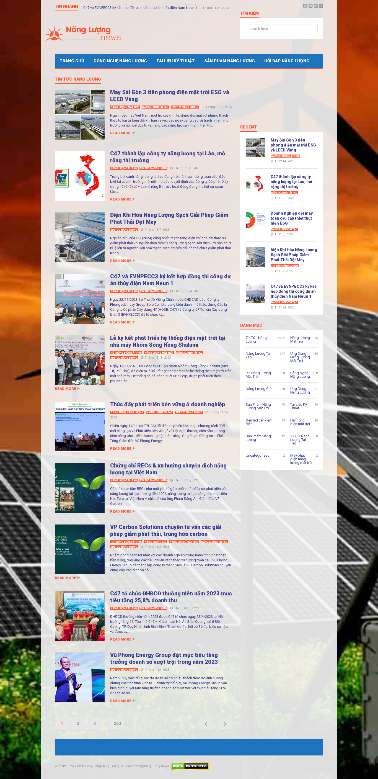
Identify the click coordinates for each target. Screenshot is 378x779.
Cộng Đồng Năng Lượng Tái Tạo (108, 766)
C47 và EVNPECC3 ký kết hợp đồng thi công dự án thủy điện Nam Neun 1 (170, 280)
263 (117, 723)
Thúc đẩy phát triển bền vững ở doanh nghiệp (167, 404)
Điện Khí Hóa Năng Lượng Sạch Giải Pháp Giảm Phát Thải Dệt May (294, 255)
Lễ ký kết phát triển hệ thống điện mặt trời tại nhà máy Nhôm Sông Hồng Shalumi (147, 6)
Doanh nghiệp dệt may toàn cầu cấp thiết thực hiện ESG (292, 218)
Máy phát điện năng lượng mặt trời (301, 459)
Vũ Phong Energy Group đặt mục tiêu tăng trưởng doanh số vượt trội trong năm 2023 (164, 658)
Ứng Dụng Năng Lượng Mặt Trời (300, 357)
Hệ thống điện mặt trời (126, 352)
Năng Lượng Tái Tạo (155, 107)
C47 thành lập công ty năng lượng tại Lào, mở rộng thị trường (291, 181)
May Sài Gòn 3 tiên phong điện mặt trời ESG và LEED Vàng (293, 145)
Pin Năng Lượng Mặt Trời (258, 374)
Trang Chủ (71, 60)
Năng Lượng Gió (156, 542)
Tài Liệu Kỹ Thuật (175, 60)
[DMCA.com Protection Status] (190, 766)
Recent (248, 127)
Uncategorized (258, 455)
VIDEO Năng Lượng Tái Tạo (300, 439)
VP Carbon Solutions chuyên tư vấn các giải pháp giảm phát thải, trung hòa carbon (165, 530)
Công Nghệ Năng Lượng (120, 60)
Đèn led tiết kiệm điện (259, 422)
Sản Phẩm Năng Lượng (229, 60)
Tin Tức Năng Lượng (78, 79)
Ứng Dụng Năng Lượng (300, 390)
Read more (120, 133)
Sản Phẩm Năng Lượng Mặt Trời (258, 406)
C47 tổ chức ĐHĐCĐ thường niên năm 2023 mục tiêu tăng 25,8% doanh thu (171, 597)
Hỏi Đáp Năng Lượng (286, 60)
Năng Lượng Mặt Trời (125, 107)
